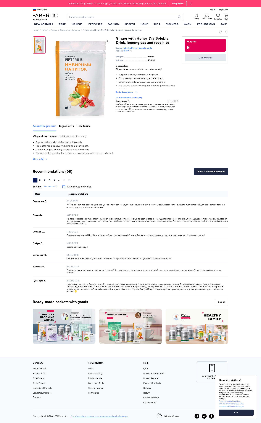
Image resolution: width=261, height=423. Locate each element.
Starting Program (96, 388)
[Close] (191, 3)
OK (236, 412)
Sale (224, 24)
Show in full (38, 159)
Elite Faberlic (39, 378)
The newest (49, 186)
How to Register (151, 378)
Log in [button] (212, 10)
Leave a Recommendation (211, 171)
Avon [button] (187, 24)
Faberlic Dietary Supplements (137, 48)
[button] (130, 3)
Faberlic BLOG (40, 373)
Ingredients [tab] (66, 126)
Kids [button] (157, 24)
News (90, 368)
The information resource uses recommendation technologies (99, 416)
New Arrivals (43, 24)
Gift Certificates (171, 416)
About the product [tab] (44, 126)
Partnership (93, 393)
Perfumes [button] (95, 24)
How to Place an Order (154, 373)
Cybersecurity (149, 402)
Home (36, 30)
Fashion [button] (113, 24)
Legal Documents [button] (41, 393)
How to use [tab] (83, 126)
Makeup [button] (76, 24)
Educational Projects (42, 388)
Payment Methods (152, 383)
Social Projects (39, 383)
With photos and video (79, 186)
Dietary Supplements (70, 30)
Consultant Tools (96, 383)
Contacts (37, 397)
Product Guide (95, 378)
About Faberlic (39, 368)
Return (146, 393)
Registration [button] (223, 10)
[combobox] (122, 17)
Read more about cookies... (230, 401)
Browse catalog (95, 373)
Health (45, 30)
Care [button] (62, 24)
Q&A (145, 368)
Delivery (147, 388)
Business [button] (172, 24)
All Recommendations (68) (129, 97)
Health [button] (130, 24)
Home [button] (144, 24)
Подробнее (178, 3)
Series (54, 30)
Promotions (206, 24)
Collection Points (151, 397)
